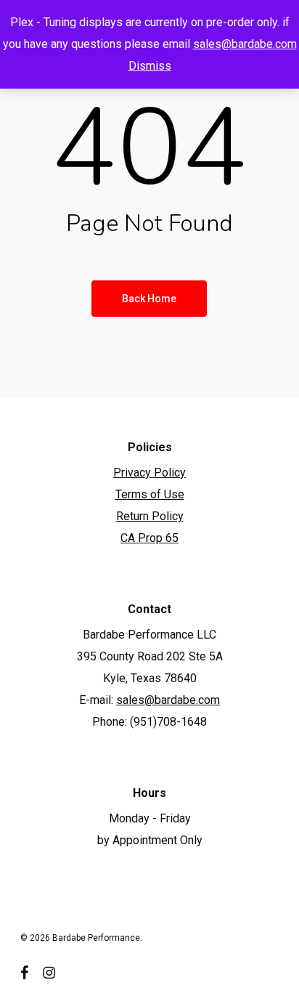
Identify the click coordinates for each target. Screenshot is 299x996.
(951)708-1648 (168, 722)
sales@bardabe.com (245, 44)
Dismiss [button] (149, 66)
